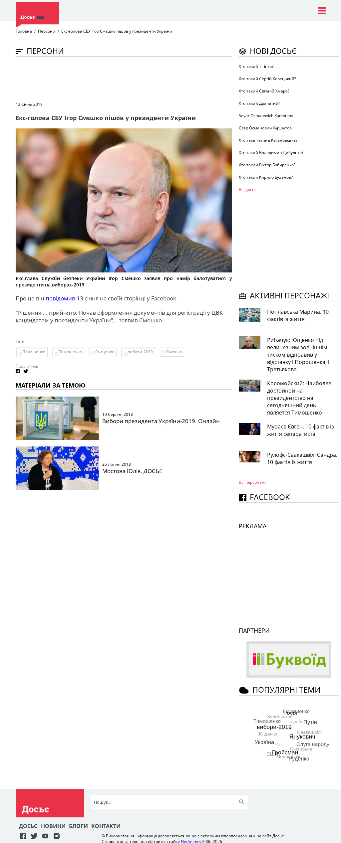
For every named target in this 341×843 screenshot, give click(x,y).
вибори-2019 (140, 352)
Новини (53, 826)
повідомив (60, 298)
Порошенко (33, 352)
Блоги (78, 826)
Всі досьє (247, 189)
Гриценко (104, 352)
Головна (24, 31)
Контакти (106, 826)
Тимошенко (70, 352)
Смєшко (174, 352)
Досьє (28, 826)
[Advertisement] (137, 78)
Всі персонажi (252, 482)
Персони (46, 31)
